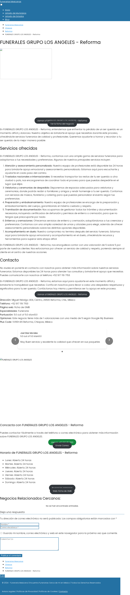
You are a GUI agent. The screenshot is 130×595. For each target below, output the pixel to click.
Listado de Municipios (15, 13)
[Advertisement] (62, 99)
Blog (7, 19)
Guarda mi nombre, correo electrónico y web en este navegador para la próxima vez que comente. (60, 533)
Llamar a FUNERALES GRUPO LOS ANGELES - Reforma (62, 294)
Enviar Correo (62, 445)
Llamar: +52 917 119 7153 (62, 442)
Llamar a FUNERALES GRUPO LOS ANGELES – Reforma (62, 120)
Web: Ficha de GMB (62, 491)
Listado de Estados (14, 16)
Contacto (63, 591)
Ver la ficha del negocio (62, 123)
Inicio (7, 10)
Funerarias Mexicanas (10, 1)
